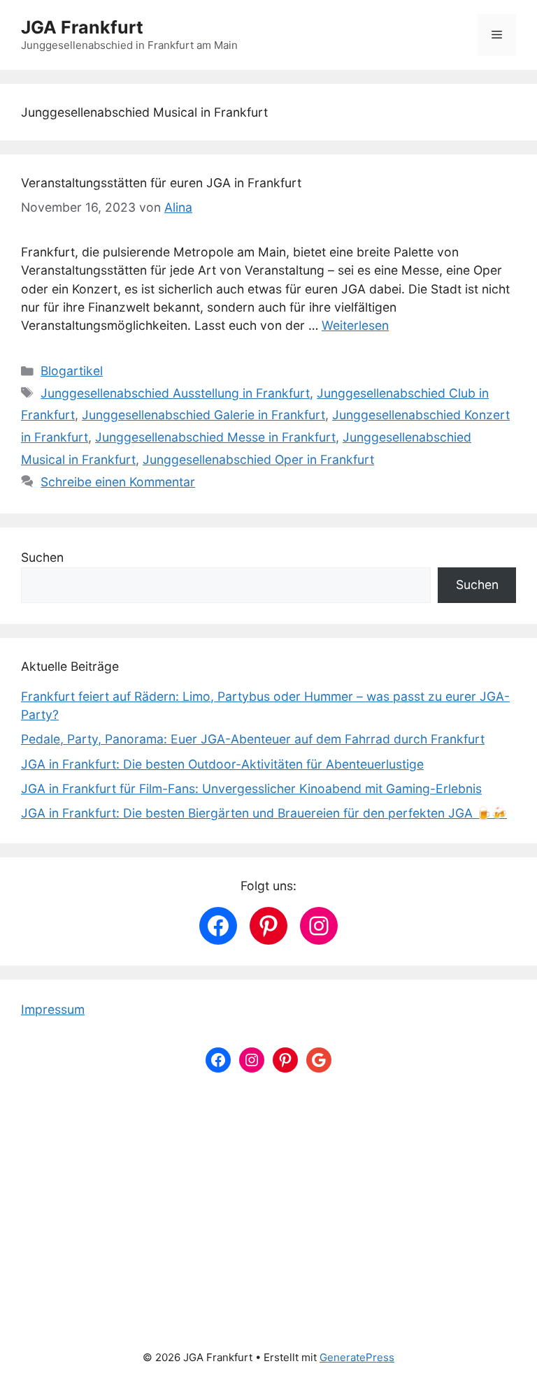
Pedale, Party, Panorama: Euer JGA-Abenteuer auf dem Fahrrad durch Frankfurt (253, 739)
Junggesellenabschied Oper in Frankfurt (258, 459)
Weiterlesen (355, 325)
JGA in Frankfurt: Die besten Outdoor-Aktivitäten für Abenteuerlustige (222, 764)
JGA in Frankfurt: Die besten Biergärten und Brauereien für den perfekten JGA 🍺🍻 (264, 813)
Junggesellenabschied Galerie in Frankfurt (203, 414)
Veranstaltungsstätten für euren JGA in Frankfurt (161, 182)
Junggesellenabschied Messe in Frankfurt (215, 437)
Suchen (42, 557)
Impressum (53, 1009)
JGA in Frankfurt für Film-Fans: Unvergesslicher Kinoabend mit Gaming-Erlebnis (251, 788)
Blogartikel (72, 370)
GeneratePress (357, 1357)
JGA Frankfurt (82, 27)
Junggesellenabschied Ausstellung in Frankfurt (175, 393)
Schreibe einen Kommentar (118, 481)
